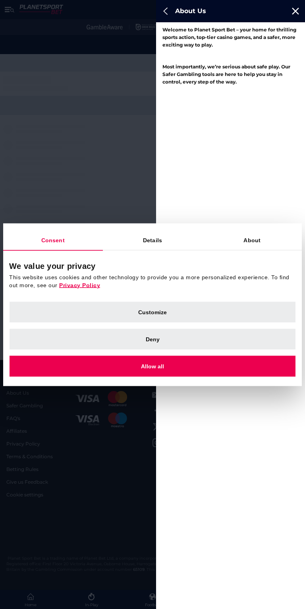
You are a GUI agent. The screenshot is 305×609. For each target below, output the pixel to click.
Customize (152, 312)
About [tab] (252, 240)
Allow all (152, 366)
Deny (153, 339)
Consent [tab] (53, 240)
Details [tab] (152, 240)
